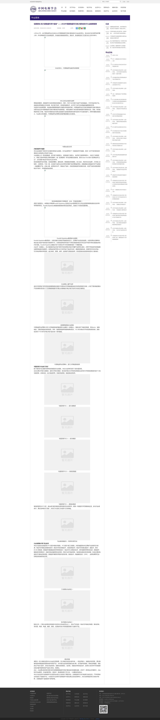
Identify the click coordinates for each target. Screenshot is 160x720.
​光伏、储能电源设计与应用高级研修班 (119, 94)
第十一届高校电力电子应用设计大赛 (119, 190)
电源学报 (49, 693)
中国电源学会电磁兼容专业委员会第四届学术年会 (119, 83)
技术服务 (72, 11)
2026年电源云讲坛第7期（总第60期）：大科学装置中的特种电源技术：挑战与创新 (118, 32)
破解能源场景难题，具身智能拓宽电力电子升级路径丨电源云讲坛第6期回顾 (118, 27)
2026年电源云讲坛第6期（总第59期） (119, 89)
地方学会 (89, 7)
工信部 (32, 706)
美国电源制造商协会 (52, 702)
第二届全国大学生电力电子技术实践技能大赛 (119, 65)
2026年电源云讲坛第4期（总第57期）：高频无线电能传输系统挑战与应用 (119, 121)
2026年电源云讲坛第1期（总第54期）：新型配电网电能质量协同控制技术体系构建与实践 (119, 162)
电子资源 (123, 11)
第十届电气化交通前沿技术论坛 (119, 127)
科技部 (32, 710)
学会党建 (63, 11)
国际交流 (89, 11)
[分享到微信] (79, 28)
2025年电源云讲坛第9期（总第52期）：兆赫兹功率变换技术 (119, 203)
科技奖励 (123, 7)
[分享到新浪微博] (82, 28)
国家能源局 (33, 704)
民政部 (32, 697)
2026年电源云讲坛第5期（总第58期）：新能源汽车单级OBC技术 (119, 108)
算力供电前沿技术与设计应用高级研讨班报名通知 (119, 131)
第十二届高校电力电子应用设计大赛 (119, 59)
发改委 (32, 708)
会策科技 (97, 718)
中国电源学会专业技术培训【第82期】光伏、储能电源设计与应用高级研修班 (119, 237)
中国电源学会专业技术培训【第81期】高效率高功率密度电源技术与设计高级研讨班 (119, 215)
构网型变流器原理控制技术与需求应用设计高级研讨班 (119, 144)
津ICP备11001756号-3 (84, 718)
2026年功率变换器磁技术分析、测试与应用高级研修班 (119, 115)
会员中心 (97, 7)
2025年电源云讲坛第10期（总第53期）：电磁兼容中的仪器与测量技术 (119, 169)
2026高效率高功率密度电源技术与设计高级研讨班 (119, 78)
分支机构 (81, 7)
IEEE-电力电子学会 (52, 700)
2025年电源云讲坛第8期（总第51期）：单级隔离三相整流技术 (119, 209)
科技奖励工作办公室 (35, 702)
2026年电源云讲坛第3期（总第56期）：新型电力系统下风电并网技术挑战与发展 (119, 138)
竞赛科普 (81, 11)
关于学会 (72, 7)
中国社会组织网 (34, 700)
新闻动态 (106, 7)
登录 (128, 1)
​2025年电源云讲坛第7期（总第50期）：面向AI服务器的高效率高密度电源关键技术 (119, 222)
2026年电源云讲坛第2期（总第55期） (119, 150)
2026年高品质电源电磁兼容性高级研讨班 (119, 155)
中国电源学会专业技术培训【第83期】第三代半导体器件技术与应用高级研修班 (119, 197)
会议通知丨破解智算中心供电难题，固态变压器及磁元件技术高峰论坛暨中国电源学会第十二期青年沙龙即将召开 (118, 47)
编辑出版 (115, 7)
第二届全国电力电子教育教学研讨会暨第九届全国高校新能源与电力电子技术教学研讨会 (119, 101)
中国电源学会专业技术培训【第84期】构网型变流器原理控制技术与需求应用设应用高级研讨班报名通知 (119, 183)
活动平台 (106, 11)
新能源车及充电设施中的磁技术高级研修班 (119, 175)
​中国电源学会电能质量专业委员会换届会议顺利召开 (118, 37)
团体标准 (97, 11)
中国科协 (32, 695)
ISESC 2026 (115, 55)
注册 (124, 1)
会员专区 (115, 11)
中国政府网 (33, 693)
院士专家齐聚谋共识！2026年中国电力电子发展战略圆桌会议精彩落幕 (118, 42)
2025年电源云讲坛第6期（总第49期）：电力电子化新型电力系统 (119, 230)
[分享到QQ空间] (85, 28)
